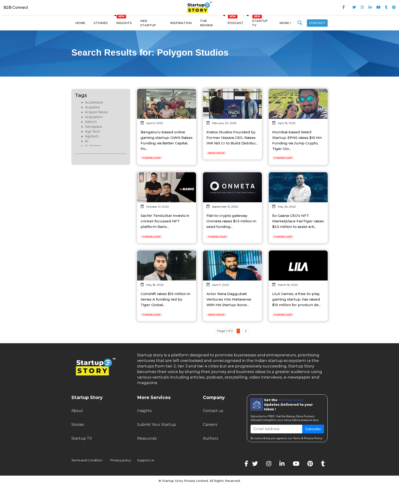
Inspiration (181, 23)
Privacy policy (120, 460)
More (284, 23)
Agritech (92, 136)
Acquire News (96, 112)
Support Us (143, 460)
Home (80, 23)
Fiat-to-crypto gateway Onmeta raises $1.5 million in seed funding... (231, 221)
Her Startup (148, 23)
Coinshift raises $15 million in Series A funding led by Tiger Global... (165, 299)
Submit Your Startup (156, 424)
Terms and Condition (86, 460)
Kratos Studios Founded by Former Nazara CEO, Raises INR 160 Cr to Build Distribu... (232, 137)
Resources (147, 438)
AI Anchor (93, 146)
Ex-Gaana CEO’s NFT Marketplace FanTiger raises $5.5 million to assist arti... (298, 221)
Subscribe (313, 429)
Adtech (91, 122)
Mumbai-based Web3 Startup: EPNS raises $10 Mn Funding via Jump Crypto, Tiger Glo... (297, 140)
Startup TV (260, 23)
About (77, 410)
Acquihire (92, 107)
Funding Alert (151, 158)
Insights (124, 23)
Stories (101, 23)
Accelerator (94, 102)
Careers (210, 424)
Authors (210, 438)
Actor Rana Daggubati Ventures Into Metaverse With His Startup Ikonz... (228, 299)
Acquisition (94, 117)
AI (86, 141)
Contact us (213, 410)
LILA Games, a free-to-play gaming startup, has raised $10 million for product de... (296, 299)
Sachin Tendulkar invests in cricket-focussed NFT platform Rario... (165, 221)
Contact (317, 23)
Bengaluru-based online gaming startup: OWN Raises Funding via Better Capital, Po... (167, 140)
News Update (216, 153)
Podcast (235, 23)
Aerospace (93, 127)
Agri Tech (92, 131)
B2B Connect (15, 7)
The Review (206, 23)
